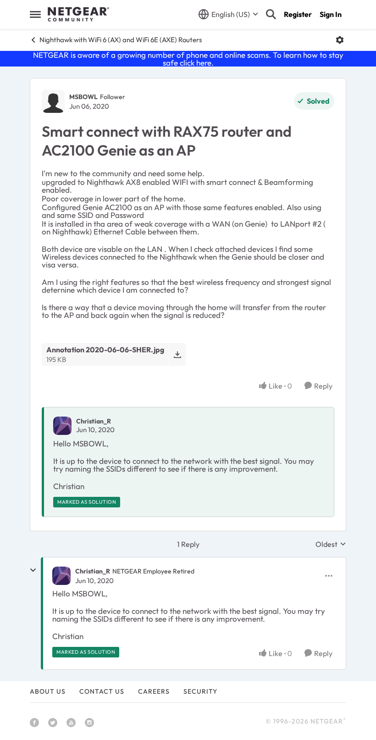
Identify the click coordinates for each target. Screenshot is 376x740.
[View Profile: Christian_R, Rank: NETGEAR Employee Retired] (61, 576)
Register (298, 14)
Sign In (331, 14)
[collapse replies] (33, 570)
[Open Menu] (339, 39)
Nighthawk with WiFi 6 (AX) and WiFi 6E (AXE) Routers (120, 39)
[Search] (270, 14)
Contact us (101, 691)
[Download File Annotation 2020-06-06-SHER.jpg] (177, 354)
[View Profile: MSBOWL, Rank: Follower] (53, 101)
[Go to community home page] (78, 14)
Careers (154, 691)
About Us (48, 691)
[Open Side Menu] (35, 14)
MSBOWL (83, 97)
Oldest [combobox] (330, 544)
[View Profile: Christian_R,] (62, 426)
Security (200, 691)
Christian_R (93, 421)
